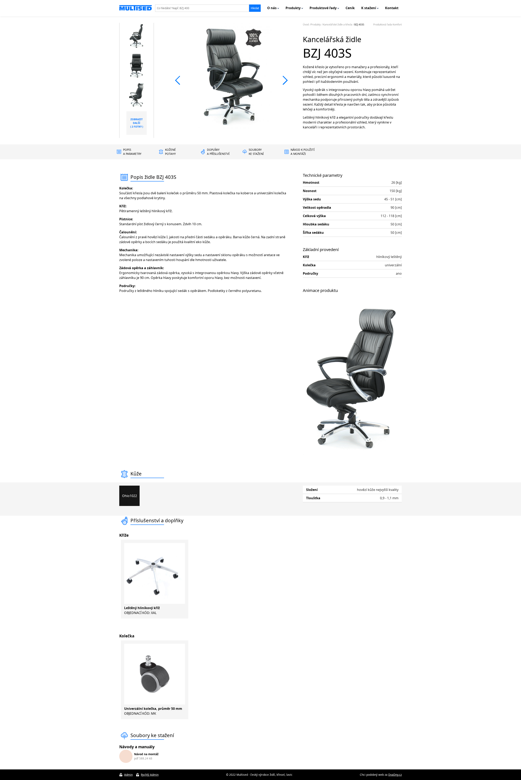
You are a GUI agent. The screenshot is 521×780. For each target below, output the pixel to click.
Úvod (306, 24)
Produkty (293, 8)
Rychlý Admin (150, 775)
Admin (128, 775)
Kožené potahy (170, 152)
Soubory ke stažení (256, 152)
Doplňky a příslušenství (218, 152)
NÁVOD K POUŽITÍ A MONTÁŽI (303, 152)
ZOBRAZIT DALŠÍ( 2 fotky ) (136, 123)
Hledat (255, 8)
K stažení (369, 8)
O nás (272, 8)
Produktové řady (323, 8)
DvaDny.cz (395, 775)
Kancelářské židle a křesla (337, 24)
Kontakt (391, 8)
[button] (178, 80)
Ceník (350, 8)
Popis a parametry (132, 152)
